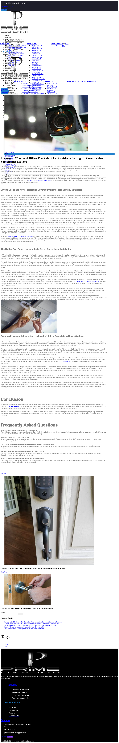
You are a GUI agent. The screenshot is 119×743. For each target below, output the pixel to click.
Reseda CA (35, 62)
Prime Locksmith (15, 406)
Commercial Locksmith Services (14, 42)
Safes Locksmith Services (15, 55)
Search (3, 612)
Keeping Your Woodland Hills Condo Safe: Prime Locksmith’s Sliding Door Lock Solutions (31, 623)
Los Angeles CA (37, 75)
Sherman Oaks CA (37, 70)
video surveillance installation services (20, 236)
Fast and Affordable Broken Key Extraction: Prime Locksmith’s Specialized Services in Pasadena (33, 622)
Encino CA (35, 64)
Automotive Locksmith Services (31, 93)
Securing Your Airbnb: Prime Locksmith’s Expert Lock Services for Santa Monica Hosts (30, 625)
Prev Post (3, 473)
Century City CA (37, 57)
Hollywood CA (36, 67)
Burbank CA (35, 52)
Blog (66, 44)
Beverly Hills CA (37, 49)
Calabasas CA (36, 54)
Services (8, 37)
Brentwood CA (36, 50)
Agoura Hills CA (37, 45)
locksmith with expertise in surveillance (86, 281)
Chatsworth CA (36, 59)
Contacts (5, 720)
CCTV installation (64, 361)
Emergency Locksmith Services (14, 39)
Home (16, 82)
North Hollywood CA (38, 79)
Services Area (32, 44)
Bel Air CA (35, 47)
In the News (63, 45)
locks (5, 646)
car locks (6, 644)
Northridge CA (36, 60)
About (53, 44)
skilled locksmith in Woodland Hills (39, 180)
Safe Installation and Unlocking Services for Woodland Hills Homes (24, 628)
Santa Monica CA (37, 80)
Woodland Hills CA (37, 74)
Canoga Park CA (37, 55)
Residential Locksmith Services (14, 41)
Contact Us (58, 44)
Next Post (4, 572)
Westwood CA (36, 72)
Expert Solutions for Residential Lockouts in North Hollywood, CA (24, 627)
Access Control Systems (15, 52)
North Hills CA (36, 77)
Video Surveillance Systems (30, 90)
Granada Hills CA (37, 65)
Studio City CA (36, 69)
